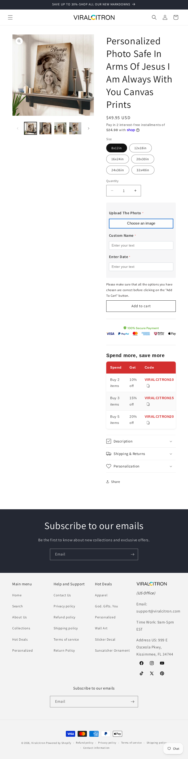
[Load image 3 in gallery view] (60, 128)
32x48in (143, 170)
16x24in (117, 159)
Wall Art (101, 628)
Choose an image (141, 223)
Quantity (112, 181)
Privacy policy (64, 606)
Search (17, 606)
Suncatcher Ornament (112, 650)
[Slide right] (88, 128)
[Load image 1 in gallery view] (30, 128)
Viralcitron (38, 743)
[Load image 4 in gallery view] (75, 128)
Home (17, 595)
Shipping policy (66, 628)
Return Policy (64, 650)
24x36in (117, 170)
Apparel (101, 595)
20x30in (142, 159)
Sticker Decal (105, 639)
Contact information (96, 747)
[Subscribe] (132, 554)
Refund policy (64, 617)
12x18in (140, 148)
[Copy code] (148, 386)
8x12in (116, 148)
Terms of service (66, 639)
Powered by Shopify (58, 743)
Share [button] (115, 481)
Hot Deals (20, 639)
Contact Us (62, 595)
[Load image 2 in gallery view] (45, 128)
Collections (21, 628)
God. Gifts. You (106, 606)
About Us (19, 617)
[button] (10, 17)
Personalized (22, 650)
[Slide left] (17, 128)
